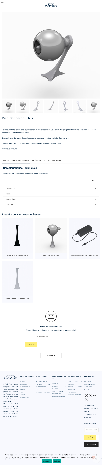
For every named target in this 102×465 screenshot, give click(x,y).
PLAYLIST (86, 389)
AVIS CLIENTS (88, 387)
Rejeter (57, 461)
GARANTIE (55, 383)
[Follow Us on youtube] (86, 399)
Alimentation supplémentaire (84, 256)
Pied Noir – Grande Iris (17, 256)
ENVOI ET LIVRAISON (57, 391)
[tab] (16, 160)
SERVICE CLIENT (56, 393)
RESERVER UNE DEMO (74, 394)
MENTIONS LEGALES (41, 381)
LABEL (21, 392)
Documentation (54, 160)
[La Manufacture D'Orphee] (51, 5)
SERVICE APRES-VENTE (58, 396)
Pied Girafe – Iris (51, 256)
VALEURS (22, 381)
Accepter (47, 461)
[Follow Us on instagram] (94, 395)
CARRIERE (23, 394)
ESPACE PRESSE (24, 397)
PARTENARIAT (72, 392)
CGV (37, 389)
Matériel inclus (38, 160)
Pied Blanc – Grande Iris (17, 299)
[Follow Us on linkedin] (90, 395)
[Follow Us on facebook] (86, 395)
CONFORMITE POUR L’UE (43, 392)
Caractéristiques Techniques (16, 160)
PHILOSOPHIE (23, 384)
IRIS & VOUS (87, 381)
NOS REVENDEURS (89, 384)
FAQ (53, 399)
